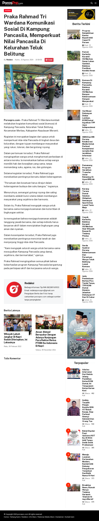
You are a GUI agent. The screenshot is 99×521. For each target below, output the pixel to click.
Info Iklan (32, 517)
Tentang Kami (15, 517)
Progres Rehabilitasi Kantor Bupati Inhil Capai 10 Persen (87, 36)
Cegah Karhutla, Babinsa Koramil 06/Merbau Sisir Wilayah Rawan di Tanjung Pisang (88, 226)
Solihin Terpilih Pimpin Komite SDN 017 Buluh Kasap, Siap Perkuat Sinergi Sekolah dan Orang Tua (88, 410)
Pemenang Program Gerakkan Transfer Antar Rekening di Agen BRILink (88, 172)
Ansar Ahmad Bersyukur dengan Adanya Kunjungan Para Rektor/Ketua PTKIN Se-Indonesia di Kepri (46, 339)
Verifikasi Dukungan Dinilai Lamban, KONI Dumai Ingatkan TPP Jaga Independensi (88, 119)
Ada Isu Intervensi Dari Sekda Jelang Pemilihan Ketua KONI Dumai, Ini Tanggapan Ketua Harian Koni (88, 380)
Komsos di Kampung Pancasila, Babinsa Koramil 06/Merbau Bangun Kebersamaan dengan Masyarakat (88, 90)
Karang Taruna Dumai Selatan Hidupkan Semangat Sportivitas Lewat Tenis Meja (88, 198)
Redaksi (9, 60)
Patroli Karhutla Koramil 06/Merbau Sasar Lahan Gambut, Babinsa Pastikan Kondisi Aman (88, 61)
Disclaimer (59, 517)
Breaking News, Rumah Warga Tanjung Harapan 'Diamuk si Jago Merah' (88, 492)
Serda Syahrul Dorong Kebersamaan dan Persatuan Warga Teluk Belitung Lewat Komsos (88, 256)
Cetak (49, 60)
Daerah (8, 10)
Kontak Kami (69, 517)
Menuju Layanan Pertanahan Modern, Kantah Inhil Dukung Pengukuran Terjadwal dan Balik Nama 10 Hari (88, 465)
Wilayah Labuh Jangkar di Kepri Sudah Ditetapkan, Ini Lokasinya (15, 338)
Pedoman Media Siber (46, 517)
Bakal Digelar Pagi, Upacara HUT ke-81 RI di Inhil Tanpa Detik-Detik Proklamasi (88, 438)
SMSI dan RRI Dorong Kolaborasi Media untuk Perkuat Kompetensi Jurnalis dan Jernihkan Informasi (88, 146)
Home (6, 517)
